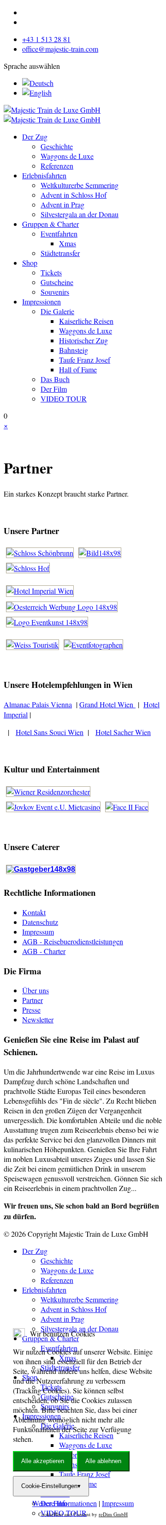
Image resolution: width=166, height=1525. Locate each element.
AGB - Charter (43, 951)
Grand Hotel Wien (107, 704)
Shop (29, 262)
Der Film (54, 389)
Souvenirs (55, 292)
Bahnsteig (73, 350)
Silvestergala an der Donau (80, 214)
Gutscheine (57, 282)
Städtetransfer (60, 253)
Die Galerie (57, 311)
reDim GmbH (113, 1514)
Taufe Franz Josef (84, 360)
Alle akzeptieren (42, 1461)
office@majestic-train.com (60, 49)
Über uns (35, 990)
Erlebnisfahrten (44, 175)
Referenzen (57, 165)
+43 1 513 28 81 (46, 39)
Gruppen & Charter (50, 224)
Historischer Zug (83, 340)
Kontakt (34, 912)
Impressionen (41, 301)
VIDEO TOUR (64, 398)
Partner (32, 1000)
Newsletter (37, 1019)
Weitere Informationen (64, 1503)
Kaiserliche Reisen (86, 321)
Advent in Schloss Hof (74, 195)
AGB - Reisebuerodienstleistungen (72, 941)
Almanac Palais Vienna (38, 704)
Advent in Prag (62, 204)
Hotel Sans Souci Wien (49, 732)
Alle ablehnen (103, 1461)
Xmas (67, 243)
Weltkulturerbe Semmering (80, 185)
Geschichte (57, 146)
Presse (31, 1010)
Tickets (51, 272)
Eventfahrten (59, 233)
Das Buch (55, 379)
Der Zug (34, 136)
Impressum (38, 931)
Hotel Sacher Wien (123, 732)
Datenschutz (40, 922)
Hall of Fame (78, 369)
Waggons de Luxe (67, 156)
